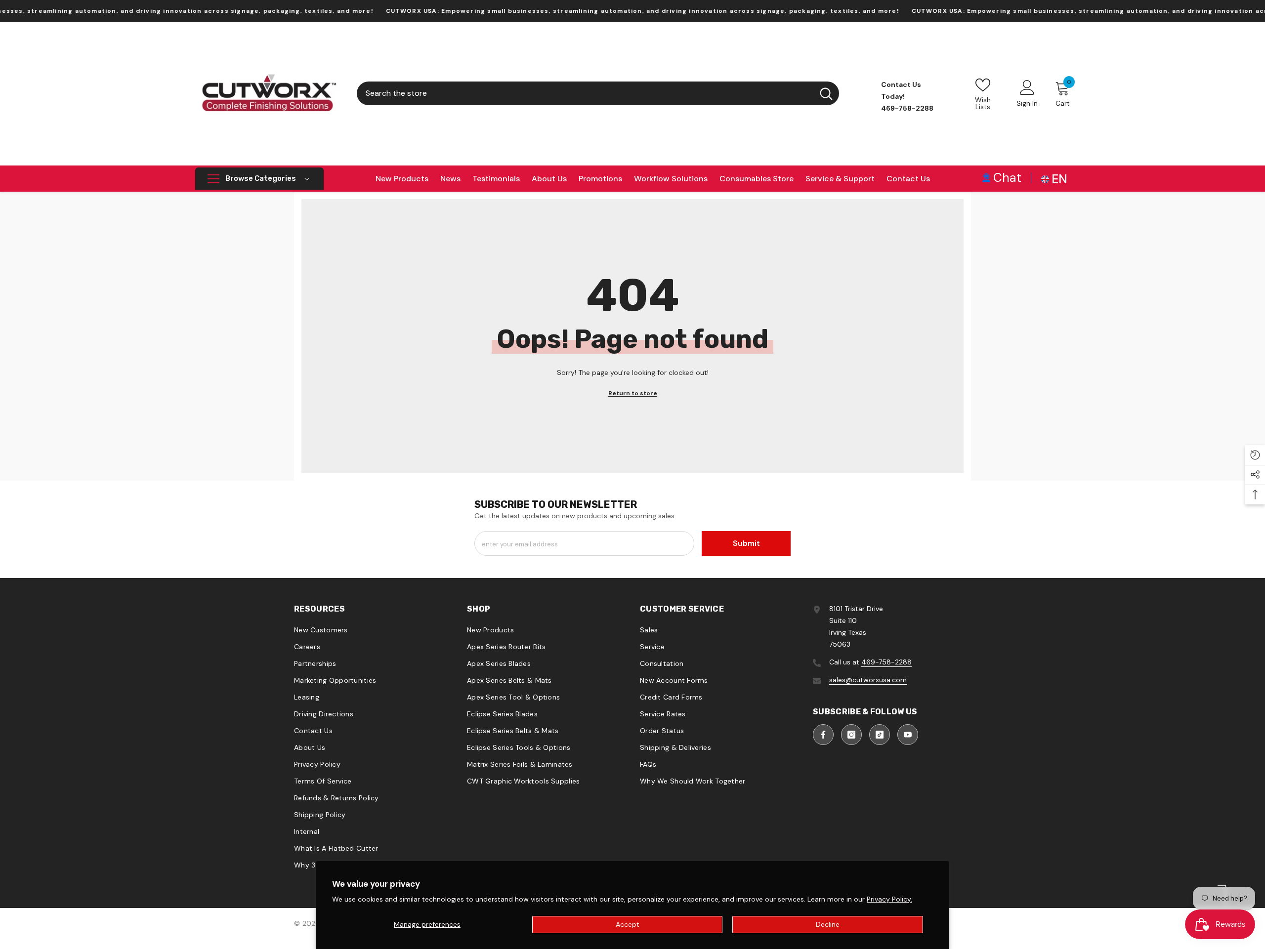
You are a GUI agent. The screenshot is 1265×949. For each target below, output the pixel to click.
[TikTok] (879, 734)
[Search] (598, 93)
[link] (1001, 177)
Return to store (632, 393)
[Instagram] (851, 734)
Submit (746, 543)
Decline (828, 924)
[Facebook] (823, 734)
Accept (627, 924)
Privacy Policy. (889, 899)
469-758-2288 (886, 662)
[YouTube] (907, 734)
